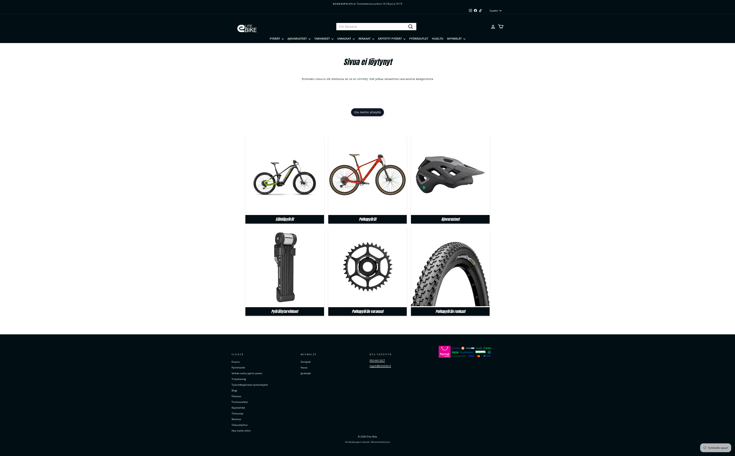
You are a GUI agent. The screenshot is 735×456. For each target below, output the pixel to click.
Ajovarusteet (297, 38)
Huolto (437, 38)
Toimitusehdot (240, 401)
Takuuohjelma (239, 424)
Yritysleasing (239, 378)
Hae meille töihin (241, 430)
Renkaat (365, 38)
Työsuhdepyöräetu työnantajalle (250, 384)
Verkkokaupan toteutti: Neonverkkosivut (367, 442)
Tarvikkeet (322, 38)
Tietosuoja (237, 413)
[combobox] (376, 26)
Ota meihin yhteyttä (367, 112)
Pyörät (275, 38)
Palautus (236, 396)
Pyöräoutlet (418, 38)
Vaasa (304, 367)
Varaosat (344, 38)
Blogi (234, 390)
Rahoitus (236, 419)
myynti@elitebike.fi (380, 365)
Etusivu (236, 361)
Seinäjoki (306, 361)
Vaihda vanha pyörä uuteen (247, 373)
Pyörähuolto (238, 367)
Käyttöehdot (238, 407)
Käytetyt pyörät (390, 38)
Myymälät (454, 38)
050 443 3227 (377, 360)
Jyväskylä (306, 373)
